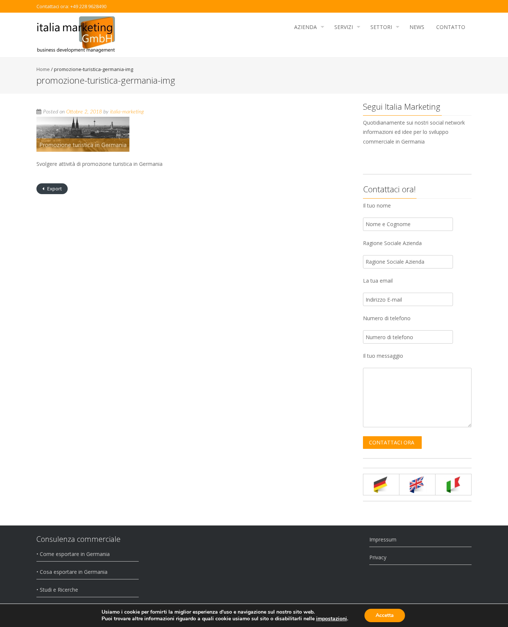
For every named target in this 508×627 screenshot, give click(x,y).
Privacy (377, 557)
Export (54, 188)
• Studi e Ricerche (57, 589)
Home (43, 69)
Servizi (343, 26)
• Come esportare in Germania (73, 553)
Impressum (382, 539)
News (416, 26)
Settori (381, 26)
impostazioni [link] (331, 618)
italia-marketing (127, 112)
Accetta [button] (385, 615)
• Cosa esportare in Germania (71, 571)
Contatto (450, 26)
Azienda (305, 26)
